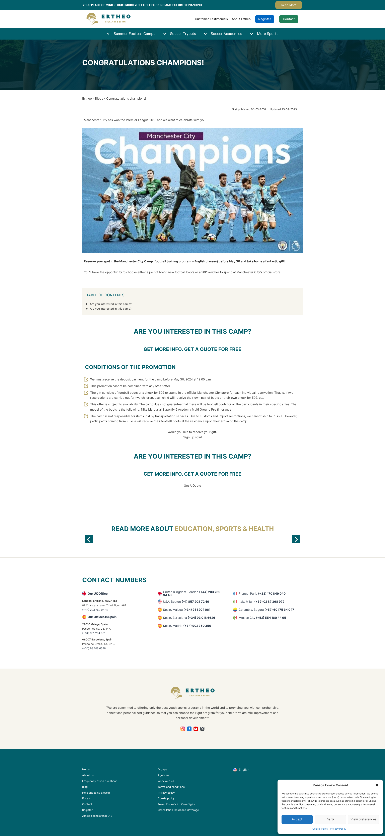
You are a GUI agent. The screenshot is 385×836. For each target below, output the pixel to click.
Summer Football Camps (134, 34)
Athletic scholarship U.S (97, 815)
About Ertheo (241, 19)
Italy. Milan (261, 602)
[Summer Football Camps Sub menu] (110, 34)
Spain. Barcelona (189, 618)
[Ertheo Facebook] (189, 729)
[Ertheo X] (202, 729)
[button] (377, 785)
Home (86, 769)
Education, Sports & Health (224, 529)
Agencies (163, 775)
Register (264, 19)
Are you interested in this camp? (111, 304)
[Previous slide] (89, 539)
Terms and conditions (171, 786)
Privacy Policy (338, 828)
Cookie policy (166, 798)
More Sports (267, 34)
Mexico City (262, 618)
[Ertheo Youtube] (196, 729)
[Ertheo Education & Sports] (108, 19)
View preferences (363, 819)
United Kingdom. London (191, 593)
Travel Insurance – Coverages (176, 804)
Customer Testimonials (211, 19)
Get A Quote (192, 485)
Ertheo (87, 98)
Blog (85, 786)
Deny (330, 819)
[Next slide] (296, 539)
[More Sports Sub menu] (253, 34)
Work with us (166, 781)
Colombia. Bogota (266, 610)
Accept (297, 819)
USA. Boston (186, 602)
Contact (289, 19)
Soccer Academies (226, 34)
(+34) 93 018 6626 (94, 648)
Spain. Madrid (187, 626)
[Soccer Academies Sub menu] (207, 34)
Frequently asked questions (99, 781)
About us (88, 775)
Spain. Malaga (186, 610)
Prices (86, 798)
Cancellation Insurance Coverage (178, 810)
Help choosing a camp (96, 792)
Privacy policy (166, 792)
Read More (289, 5)
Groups (162, 769)
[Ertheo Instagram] (182, 729)
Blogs (99, 98)
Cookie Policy (320, 828)
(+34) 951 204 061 (93, 633)
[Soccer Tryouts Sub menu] (166, 34)
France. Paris (262, 593)
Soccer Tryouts (183, 34)
